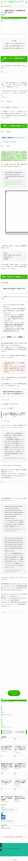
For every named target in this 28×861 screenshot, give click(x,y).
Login (2, 806)
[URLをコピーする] (2, 712)
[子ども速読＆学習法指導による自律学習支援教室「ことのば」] (14, 2)
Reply (2, 855)
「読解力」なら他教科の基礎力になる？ (14, 46)
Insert (15, 859)
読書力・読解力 (5, 17)
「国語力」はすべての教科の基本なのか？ (15, 43)
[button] (1, 704)
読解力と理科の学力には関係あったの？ (14, 48)
